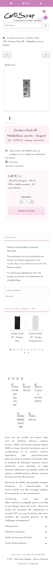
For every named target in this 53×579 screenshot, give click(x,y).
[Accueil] (4, 38)
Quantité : (26, 197)
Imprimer (13, 162)
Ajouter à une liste (14, 166)
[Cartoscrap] (26, 9)
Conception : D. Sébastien (27, 564)
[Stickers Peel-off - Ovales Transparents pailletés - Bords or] (35, 323)
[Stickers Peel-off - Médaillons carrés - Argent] (9, 118)
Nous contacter (41, 559)
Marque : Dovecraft (35, 140)
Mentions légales (23, 559)
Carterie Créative (15, 38)
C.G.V (10, 559)
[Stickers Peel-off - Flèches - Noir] (17, 323)
